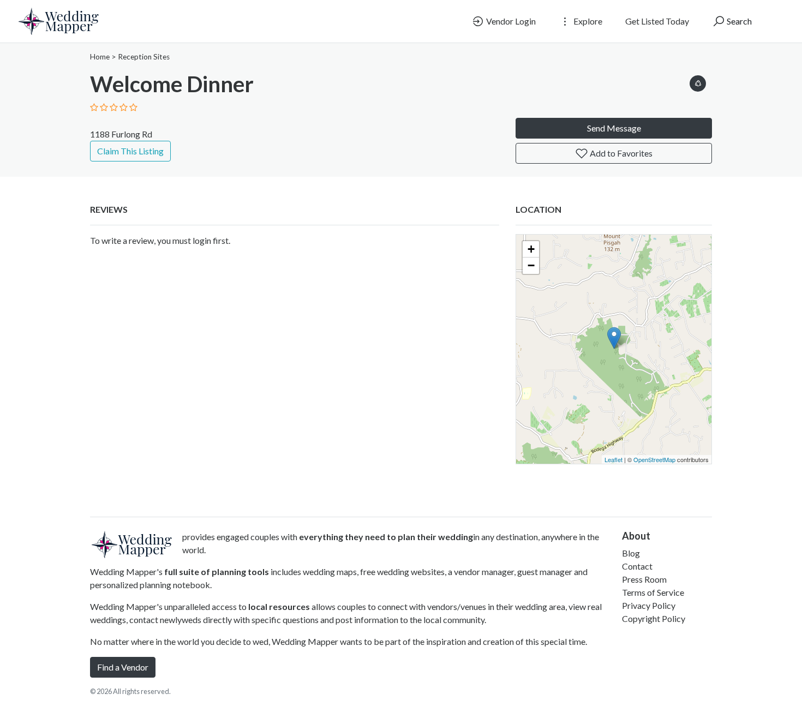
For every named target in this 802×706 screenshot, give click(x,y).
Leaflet (614, 459)
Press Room (644, 579)
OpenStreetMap (654, 459)
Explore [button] (587, 21)
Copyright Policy (653, 618)
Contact (637, 566)
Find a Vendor (122, 667)
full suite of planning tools (216, 571)
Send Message (614, 128)
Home (100, 56)
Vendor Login (510, 21)
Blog (631, 553)
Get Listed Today (657, 21)
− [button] (531, 265)
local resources (279, 606)
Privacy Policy (648, 605)
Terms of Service (653, 592)
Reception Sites (144, 56)
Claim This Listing (130, 151)
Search (738, 21)
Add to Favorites (620, 153)
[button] (698, 81)
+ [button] (531, 249)
